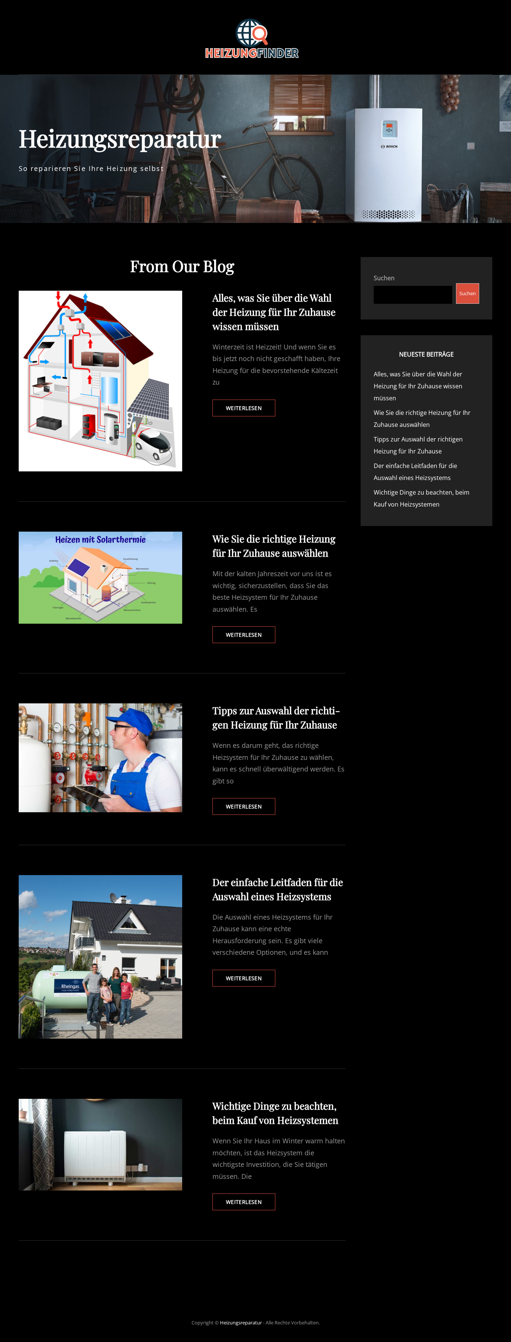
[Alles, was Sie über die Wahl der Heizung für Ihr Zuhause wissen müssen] (100, 381)
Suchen (384, 278)
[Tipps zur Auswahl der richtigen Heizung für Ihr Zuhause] (100, 757)
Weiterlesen (250, 410)
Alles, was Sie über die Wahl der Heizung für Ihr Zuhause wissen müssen (274, 312)
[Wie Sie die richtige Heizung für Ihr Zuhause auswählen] (100, 578)
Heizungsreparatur (241, 1322)
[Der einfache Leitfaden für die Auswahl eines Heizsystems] (100, 957)
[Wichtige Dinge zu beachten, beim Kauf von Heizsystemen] (100, 1144)
